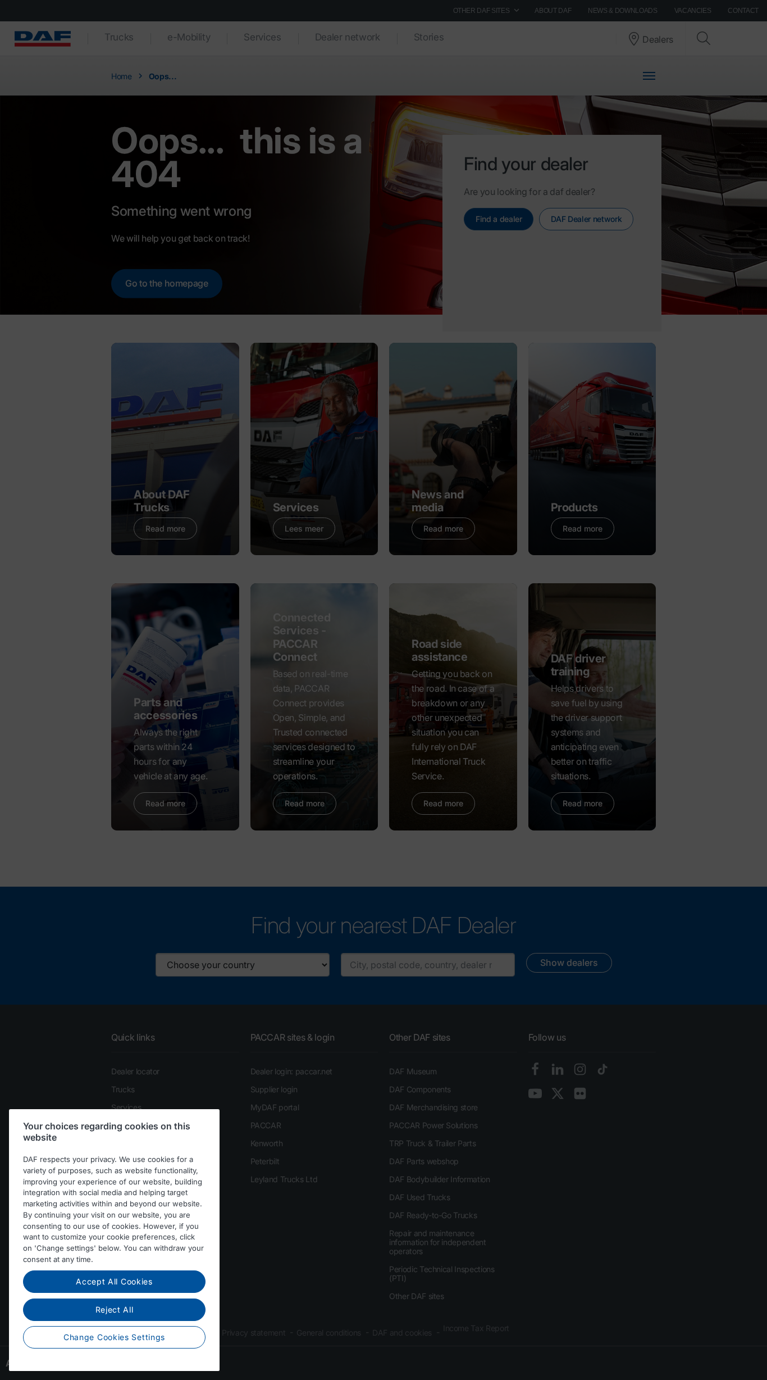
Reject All (114, 1309)
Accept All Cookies (114, 1281)
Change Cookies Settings (114, 1337)
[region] (114, 1240)
